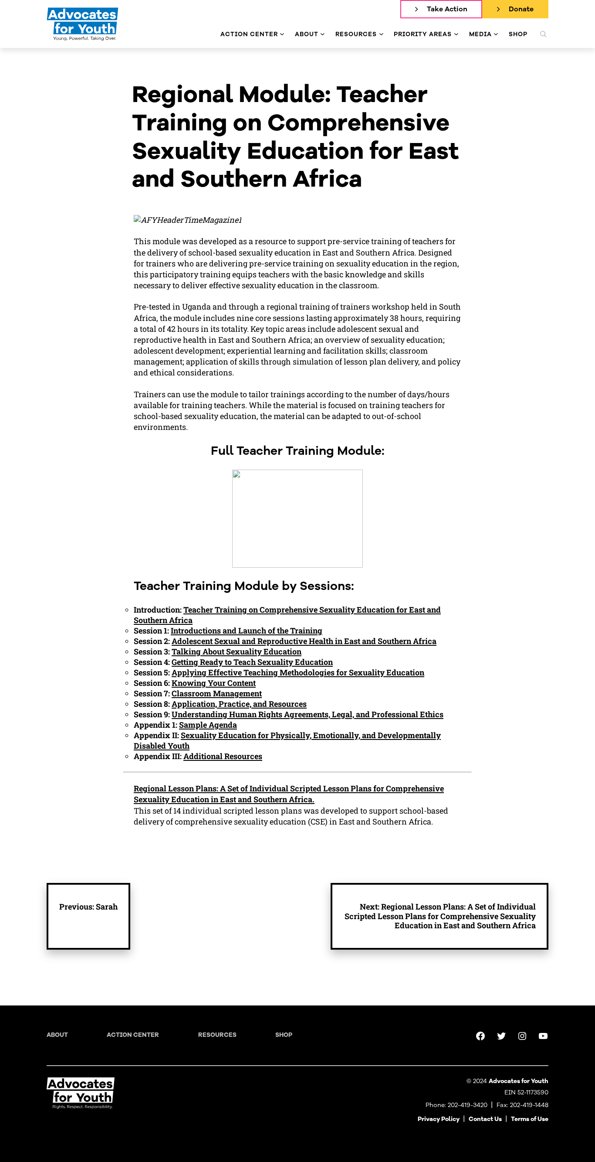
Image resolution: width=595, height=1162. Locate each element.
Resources (217, 1035)
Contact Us (485, 1119)
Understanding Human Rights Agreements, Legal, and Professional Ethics (307, 714)
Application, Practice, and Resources (239, 704)
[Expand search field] (543, 34)
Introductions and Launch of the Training (246, 630)
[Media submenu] (496, 34)
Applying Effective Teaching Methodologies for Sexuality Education (298, 672)
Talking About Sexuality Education (236, 651)
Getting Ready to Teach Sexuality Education (252, 662)
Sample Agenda (208, 724)
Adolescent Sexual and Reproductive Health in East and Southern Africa (304, 641)
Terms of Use (529, 1119)
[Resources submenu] (381, 34)
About (57, 1035)
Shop (283, 1035)
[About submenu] (322, 34)
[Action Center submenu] (282, 34)
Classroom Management (217, 693)
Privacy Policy (439, 1119)
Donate (521, 9)
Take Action (447, 9)
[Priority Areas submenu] (456, 34)
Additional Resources (222, 756)
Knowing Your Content (214, 683)
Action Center (133, 1035)
